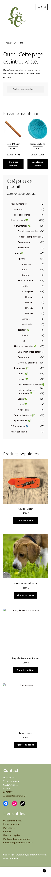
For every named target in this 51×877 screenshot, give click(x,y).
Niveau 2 (29, 302)
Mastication (27, 324)
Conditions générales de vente (18, 842)
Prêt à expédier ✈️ (19, 426)
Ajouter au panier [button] (37, 163)
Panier (39, 870)
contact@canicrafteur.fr (14, 795)
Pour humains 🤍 (18, 203)
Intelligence (27, 291)
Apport (21, 258)
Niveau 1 (29, 296)
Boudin (25, 335)
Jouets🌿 (19, 253)
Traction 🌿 (23, 329)
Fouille (25, 286)
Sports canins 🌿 (22, 420)
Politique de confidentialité (16, 838)
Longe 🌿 (22, 404)
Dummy (25, 274)
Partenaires (9, 827)
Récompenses (24, 242)
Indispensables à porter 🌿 (31, 384)
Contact (7, 831)
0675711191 (9, 792)
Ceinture (18, 209)
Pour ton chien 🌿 (19, 220)
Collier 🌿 (23, 373)
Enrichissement (25, 280)
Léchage (26, 318)
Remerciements (11, 824)
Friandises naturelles (28, 231)
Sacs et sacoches (22, 214)
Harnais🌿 (23, 379)
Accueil (9, 43)
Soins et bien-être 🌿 (24, 415)
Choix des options (13, 163)
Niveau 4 (29, 313)
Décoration (23, 357)
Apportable (27, 264)
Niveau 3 (29, 307)
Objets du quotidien (27, 362)
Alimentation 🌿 (22, 225)
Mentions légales (11, 835)
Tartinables (23, 247)
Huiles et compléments (29, 236)
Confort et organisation (29, 351)
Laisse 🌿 (22, 398)
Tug (23, 340)
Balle (24, 269)
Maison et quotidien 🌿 (25, 346)
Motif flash (23, 409)
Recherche (25, 872)
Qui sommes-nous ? (12, 820)
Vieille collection (18, 431)
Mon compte (8, 872)
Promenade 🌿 (21, 368)
